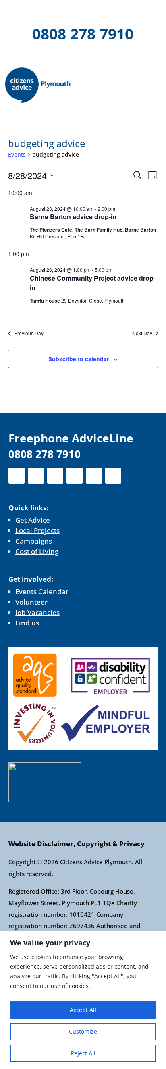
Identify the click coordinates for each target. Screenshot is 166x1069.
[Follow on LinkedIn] (90, 12)
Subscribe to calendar (78, 359)
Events (17, 154)
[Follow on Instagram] (69, 12)
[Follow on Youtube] (111, 12)
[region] (83, 1000)
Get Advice (32, 520)
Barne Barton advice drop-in (73, 216)
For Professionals (83, 56)
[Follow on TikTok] (132, 12)
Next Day (142, 333)
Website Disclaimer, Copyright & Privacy (76, 843)
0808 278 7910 (82, 33)
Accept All (83, 1010)
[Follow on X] (48, 12)
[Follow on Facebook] (27, 12)
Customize (83, 1031)
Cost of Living (36, 551)
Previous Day (29, 333)
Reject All (83, 1053)
